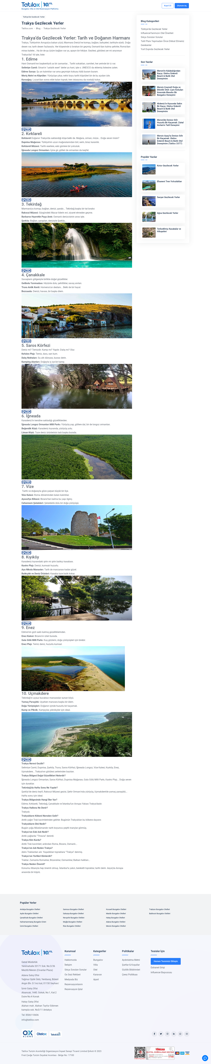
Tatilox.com (27, 28)
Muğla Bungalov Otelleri (72, 922)
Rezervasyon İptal (74, 989)
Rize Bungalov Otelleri (72, 926)
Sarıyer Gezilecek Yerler (168, 197)
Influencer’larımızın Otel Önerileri (157, 33)
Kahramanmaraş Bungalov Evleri (33, 922)
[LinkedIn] (174, 1034)
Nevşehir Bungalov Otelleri (73, 918)
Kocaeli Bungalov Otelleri (116, 909)
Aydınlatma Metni (131, 960)
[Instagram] (167, 1034)
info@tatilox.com (30, 1019)
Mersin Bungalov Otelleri (116, 926)
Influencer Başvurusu (161, 972)
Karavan (97, 974)
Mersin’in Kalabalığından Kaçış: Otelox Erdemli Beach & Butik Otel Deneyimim (168, 75)
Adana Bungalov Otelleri (115, 922)
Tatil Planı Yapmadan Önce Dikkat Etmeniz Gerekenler (162, 43)
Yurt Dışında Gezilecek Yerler (155, 49)
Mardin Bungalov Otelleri (116, 913)
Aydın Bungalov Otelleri (29, 913)
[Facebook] (154, 1034)
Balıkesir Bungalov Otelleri (159, 913)
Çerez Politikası (130, 974)
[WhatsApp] (180, 1034)
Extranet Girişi (158, 967)
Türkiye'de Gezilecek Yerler (34, 17)
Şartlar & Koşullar (131, 964)
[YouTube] (186, 1034)
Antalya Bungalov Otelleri (30, 909)
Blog (38, 28)
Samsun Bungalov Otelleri (73, 909)
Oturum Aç (182, 5)
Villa (95, 964)
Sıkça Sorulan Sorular (152, 37)
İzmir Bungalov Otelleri (29, 926)
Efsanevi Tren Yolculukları (169, 181)
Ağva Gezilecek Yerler (167, 213)
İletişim (68, 964)
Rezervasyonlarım (74, 984)
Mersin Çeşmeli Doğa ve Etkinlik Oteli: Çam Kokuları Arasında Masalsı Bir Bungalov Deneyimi (170, 91)
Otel (95, 969)
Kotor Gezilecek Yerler (168, 165)
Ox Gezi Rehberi (73, 974)
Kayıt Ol (167, 5)
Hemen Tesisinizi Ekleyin (166, 961)
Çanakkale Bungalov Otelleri (31, 918)
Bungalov (98, 960)
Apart (96, 979)
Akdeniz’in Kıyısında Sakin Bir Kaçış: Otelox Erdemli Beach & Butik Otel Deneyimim (169, 107)
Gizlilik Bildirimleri (131, 969)
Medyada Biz (71, 979)
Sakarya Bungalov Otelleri (73, 913)
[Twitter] (161, 1034)
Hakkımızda (71, 960)
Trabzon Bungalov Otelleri (159, 909)
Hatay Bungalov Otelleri (115, 918)
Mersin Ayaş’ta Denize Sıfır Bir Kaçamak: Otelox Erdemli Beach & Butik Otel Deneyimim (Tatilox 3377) (170, 139)
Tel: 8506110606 (30, 1015)
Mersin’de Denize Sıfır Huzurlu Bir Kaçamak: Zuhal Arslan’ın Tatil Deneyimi (170, 122)
